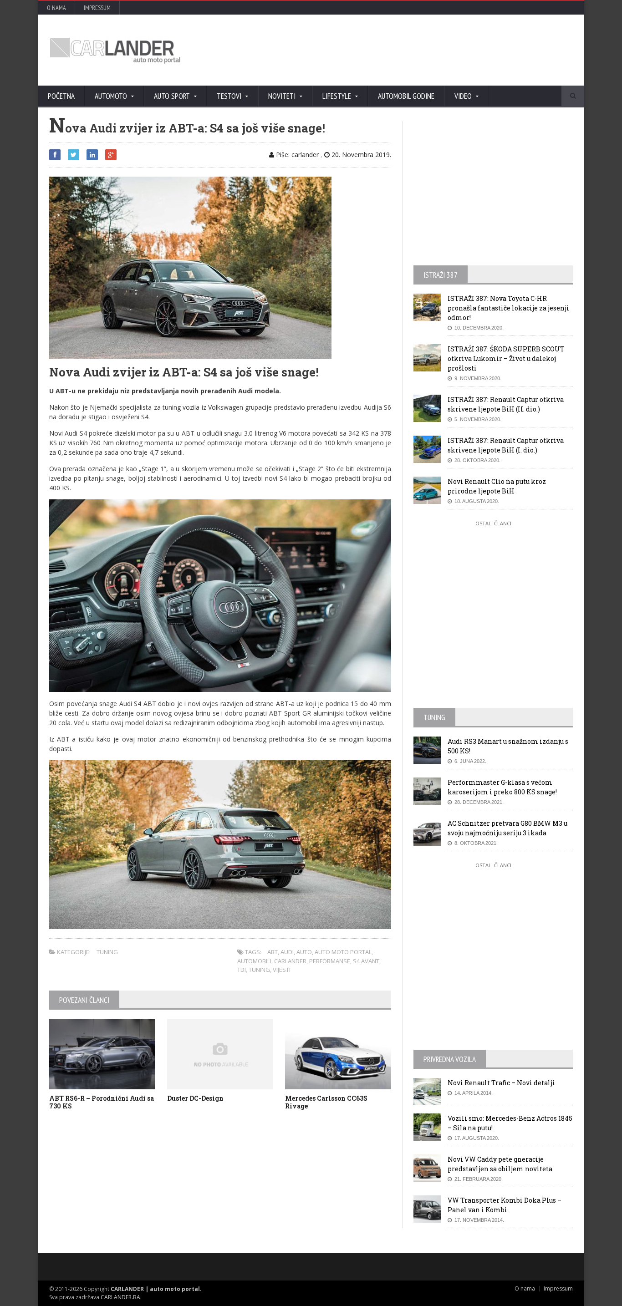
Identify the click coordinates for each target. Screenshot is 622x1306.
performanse (329, 961)
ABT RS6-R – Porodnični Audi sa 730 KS (101, 1102)
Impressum (97, 8)
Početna (61, 96)
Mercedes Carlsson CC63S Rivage (326, 1102)
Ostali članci (493, 523)
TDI (241, 970)
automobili (254, 961)
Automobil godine (406, 96)
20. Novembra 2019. (360, 154)
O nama (56, 8)
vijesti (282, 970)
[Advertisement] (409, 50)
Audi (287, 952)
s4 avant (366, 961)
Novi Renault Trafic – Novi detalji (501, 1082)
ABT (272, 952)
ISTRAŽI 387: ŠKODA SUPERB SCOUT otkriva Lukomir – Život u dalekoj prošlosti (506, 358)
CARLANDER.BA (120, 1297)
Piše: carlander (296, 154)
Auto (304, 952)
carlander (290, 961)
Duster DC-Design (195, 1098)
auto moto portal (343, 952)
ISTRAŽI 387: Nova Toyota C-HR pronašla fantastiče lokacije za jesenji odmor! (508, 308)
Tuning (107, 952)
